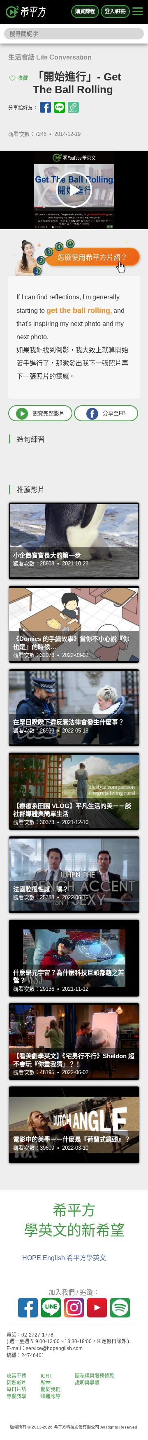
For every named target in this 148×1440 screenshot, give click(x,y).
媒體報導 (50, 1396)
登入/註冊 (115, 11)
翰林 (46, 1383)
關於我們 (50, 1389)
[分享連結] (73, 107)
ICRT (46, 1376)
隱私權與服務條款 (94, 1376)
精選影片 (16, 1383)
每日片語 (16, 1389)
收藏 (22, 78)
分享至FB (114, 413)
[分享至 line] (59, 107)
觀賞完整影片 (48, 413)
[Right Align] (137, 12)
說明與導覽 (87, 1383)
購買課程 (85, 11)
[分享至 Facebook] (45, 107)
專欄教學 (16, 1396)
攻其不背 (16, 1376)
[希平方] (26, 12)
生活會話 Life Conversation (50, 57)
